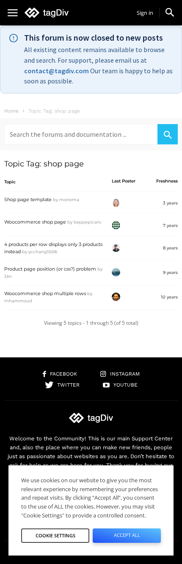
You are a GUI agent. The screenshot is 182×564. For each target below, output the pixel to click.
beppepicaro (87, 222)
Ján (8, 276)
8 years (170, 248)
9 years (170, 272)
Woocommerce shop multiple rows (45, 293)
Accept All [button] (127, 535)
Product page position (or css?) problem (50, 269)
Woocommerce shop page (35, 222)
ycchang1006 (42, 251)
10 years (169, 297)
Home (11, 111)
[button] (169, 12)
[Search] (167, 134)
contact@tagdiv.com (56, 70)
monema (69, 199)
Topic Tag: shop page (44, 164)
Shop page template (28, 199)
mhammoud (18, 301)
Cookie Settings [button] (55, 535)
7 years (170, 225)
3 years (170, 203)
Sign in (145, 13)
